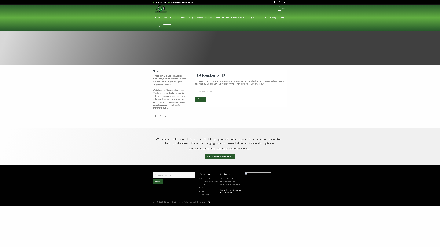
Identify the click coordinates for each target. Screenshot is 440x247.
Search (157, 182)
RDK (209, 202)
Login (167, 26)
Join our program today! (220, 157)
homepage (265, 81)
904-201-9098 (228, 193)
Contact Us (205, 194)
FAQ (202, 188)
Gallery (203, 191)
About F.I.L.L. (206, 179)
